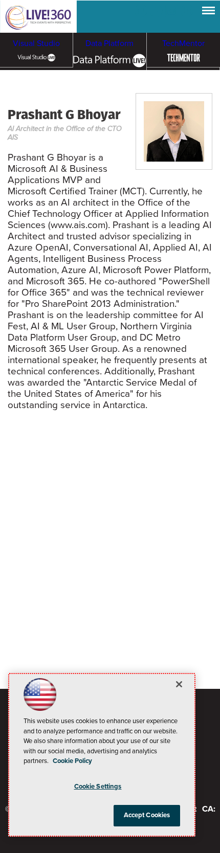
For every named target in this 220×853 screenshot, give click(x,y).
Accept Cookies (147, 815)
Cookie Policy (72, 761)
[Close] (179, 684)
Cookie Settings (98, 786)
